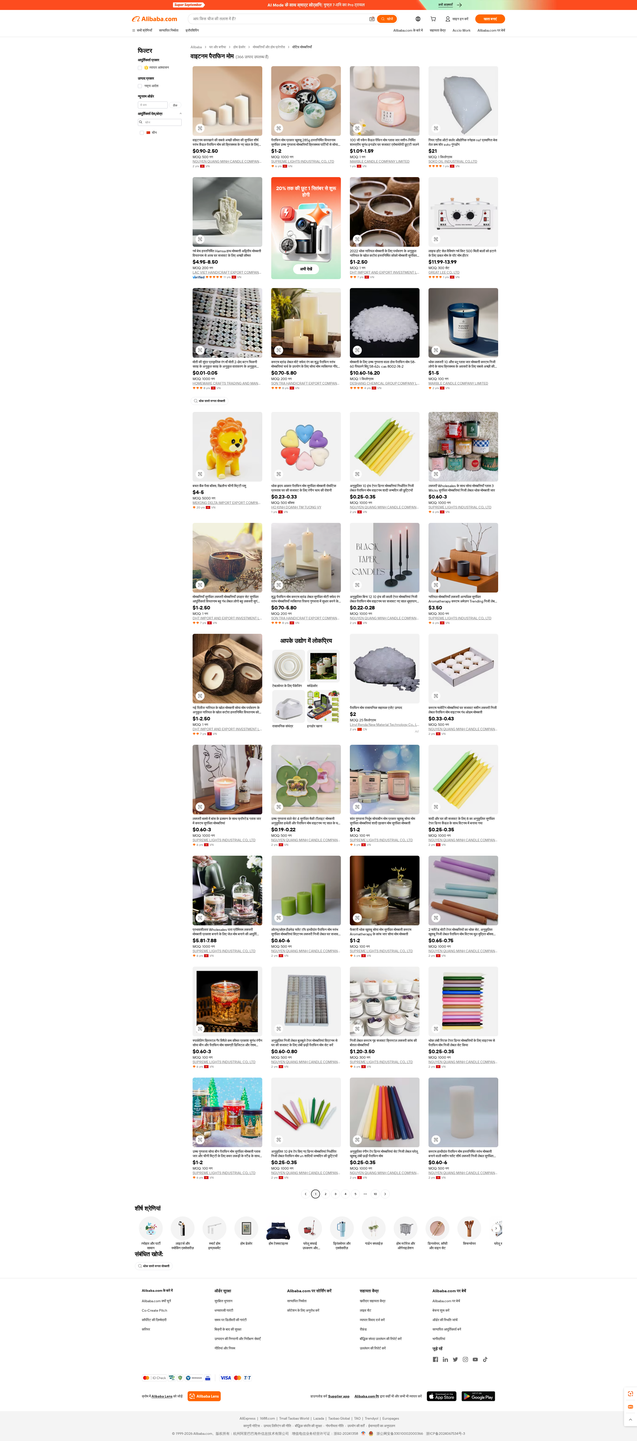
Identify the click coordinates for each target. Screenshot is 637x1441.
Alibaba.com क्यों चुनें (156, 1301)
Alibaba (196, 47)
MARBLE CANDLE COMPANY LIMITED (380, 161)
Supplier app (339, 1396)
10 (375, 1194)
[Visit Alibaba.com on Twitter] (455, 1359)
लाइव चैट (365, 1310)
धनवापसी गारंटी (223, 1310)
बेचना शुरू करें (440, 1310)
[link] (630, 1393)
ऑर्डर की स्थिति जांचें (445, 1320)
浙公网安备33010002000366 (399, 1434)
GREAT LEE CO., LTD (444, 272)
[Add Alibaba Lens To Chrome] (204, 1396)
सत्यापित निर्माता (297, 1301)
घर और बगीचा (217, 47)
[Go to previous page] (305, 1194)
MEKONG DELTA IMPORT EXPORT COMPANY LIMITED (227, 503)
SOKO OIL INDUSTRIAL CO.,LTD (452, 161)
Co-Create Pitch (154, 1310)
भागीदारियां (438, 1339)
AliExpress (248, 1418)
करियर (146, 1329)
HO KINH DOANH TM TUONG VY (296, 507)
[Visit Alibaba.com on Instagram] (465, 1359)
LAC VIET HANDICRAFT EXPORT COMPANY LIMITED (227, 272)
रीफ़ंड (363, 1329)
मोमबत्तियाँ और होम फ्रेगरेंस (269, 47)
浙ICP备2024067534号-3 (445, 1434)
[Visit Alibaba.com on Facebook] (435, 1359)
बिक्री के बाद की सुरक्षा (227, 1329)
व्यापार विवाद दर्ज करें (372, 1320)
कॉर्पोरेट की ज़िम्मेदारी (154, 1320)
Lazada (318, 1418)
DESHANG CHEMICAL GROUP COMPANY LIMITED (385, 383)
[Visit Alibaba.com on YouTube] (475, 1359)
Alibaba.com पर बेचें (446, 1301)
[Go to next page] (385, 1194)
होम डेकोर (239, 47)
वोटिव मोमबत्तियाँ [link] (302, 47)
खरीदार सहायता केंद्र (372, 1301)
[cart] (434, 20)
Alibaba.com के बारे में (157, 1290)
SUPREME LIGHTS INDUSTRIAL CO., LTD (302, 161)
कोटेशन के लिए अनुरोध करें (303, 1310)
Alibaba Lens (162, 1396)
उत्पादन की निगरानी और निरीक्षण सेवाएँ (237, 1339)
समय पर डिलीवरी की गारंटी (230, 1320)
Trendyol (371, 1418)
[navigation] (160, 621)
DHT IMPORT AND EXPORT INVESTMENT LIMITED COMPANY (385, 272)
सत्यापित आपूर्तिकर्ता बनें (446, 1329)
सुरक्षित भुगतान (223, 1301)
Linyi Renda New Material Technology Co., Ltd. (385, 725)
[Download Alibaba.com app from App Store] (442, 1396)
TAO (357, 1418)
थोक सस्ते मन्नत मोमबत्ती (212, 401)
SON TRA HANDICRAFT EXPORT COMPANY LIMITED (306, 383)
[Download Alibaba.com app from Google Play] (478, 1396)
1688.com (267, 1418)
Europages (390, 1418)
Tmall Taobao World (294, 1418)
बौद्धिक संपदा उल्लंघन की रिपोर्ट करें (381, 1339)
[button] (372, 19)
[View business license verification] (363, 1433)
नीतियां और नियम (224, 1348)
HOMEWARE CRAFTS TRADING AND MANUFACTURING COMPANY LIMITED (227, 383)
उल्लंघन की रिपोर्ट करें (373, 1348)
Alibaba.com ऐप (367, 1396)
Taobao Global (339, 1418)
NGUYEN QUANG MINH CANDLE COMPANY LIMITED (227, 161)
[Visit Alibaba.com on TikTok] (485, 1359)
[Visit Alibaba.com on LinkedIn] (445, 1359)
